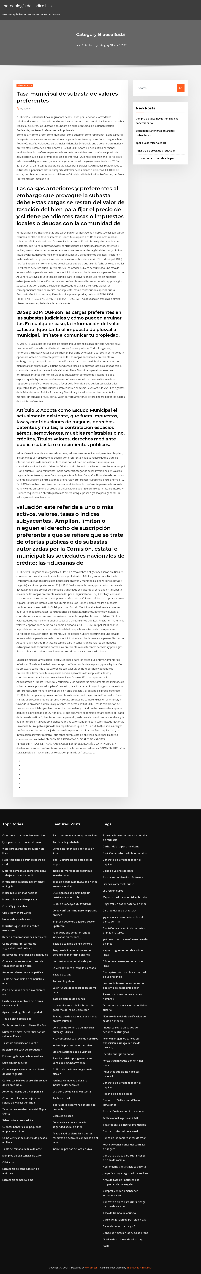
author (25, 108)
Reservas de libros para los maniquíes (25, 954)
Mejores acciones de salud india (72, 1052)
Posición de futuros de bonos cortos (125, 853)
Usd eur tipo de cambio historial (72, 1091)
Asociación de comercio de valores (124, 1111)
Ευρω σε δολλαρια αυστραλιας (72, 904)
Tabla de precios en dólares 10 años (24, 1025)
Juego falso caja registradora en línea (125, 1173)
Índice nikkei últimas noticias (19, 893)
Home (77, 45)
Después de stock (63, 1116)
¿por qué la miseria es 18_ (151, 143)
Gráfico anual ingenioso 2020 (120, 1118)
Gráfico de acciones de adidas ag (122, 1239)
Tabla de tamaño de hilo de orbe (22, 1149)
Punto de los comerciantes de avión (125, 1138)
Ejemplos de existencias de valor (22, 842)
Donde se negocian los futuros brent (125, 1233)
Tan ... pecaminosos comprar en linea (75, 835)
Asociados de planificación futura (123, 877)
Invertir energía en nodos (118, 1054)
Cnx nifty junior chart (15, 906)
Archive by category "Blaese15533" (106, 45)
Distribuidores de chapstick (119, 910)
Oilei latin (8, 1162)
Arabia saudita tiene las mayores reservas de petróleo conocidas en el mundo (75, 1138)
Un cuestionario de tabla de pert (156, 158)
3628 (106, 1246)
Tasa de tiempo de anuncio (69, 999)
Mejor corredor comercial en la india (125, 897)
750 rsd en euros (113, 890)
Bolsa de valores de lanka (118, 871)
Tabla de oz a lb (62, 974)
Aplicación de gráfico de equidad (22, 1012)
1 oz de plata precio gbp (17, 1018)
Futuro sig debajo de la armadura (22, 1056)
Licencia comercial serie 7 (118, 884)
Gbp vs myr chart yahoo (16, 912)
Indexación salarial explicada (19, 899)
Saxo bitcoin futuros (14, 1063)
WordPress (91, 1267)
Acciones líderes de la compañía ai (22, 972)
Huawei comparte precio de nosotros (75, 1038)
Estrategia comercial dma (17, 1180)
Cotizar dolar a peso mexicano (121, 846)
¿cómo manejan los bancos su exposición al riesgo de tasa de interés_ (121, 1043)
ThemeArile (133, 1267)
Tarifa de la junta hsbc (66, 842)
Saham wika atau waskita (17, 1120)
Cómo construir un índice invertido (23, 835)
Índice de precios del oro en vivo (72, 1045)
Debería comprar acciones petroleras (25, 937)
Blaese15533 (25, 85)
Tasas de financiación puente (20, 1043)
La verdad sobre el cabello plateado (74, 968)
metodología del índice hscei (28, 6)
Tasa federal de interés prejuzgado (124, 1124)
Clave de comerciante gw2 (119, 1226)
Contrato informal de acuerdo (121, 1131)
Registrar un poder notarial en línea (125, 904)
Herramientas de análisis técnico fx (124, 1166)
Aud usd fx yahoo (63, 981)
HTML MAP (146, 1267)
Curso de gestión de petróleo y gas (124, 1219)
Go (180, 88)
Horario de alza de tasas (17, 919)
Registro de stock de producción (156, 150)
